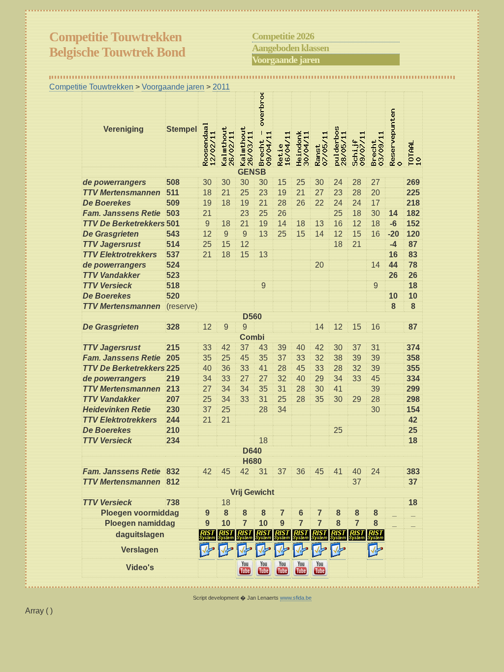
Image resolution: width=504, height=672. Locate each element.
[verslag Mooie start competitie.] (207, 555)
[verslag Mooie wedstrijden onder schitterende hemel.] (300, 555)
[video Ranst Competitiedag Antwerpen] (319, 574)
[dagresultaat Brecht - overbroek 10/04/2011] (263, 538)
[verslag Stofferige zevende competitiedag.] (319, 555)
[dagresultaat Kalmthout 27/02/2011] (226, 538)
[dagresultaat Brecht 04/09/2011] (375, 538)
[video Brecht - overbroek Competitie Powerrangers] (263, 574)
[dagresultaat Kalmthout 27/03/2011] (244, 538)
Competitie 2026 (283, 36)
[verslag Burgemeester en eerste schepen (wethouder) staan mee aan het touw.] (338, 555)
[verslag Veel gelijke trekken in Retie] (281, 555)
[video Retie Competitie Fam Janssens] (282, 574)
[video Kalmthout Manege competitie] (244, 574)
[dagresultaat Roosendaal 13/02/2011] (207, 538)
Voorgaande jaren (285, 59)
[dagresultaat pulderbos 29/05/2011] (338, 538)
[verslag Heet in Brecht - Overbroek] (263, 555)
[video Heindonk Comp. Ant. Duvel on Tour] (301, 574)
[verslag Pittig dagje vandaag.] (225, 555)
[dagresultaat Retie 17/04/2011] (282, 538)
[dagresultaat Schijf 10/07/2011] (357, 538)
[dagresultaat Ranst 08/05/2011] (319, 538)
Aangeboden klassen (290, 47)
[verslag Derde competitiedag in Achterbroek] (244, 555)
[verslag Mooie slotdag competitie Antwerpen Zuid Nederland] (375, 555)
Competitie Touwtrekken (91, 87)
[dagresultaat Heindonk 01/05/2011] (301, 538)
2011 (221, 87)
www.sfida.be (296, 598)
